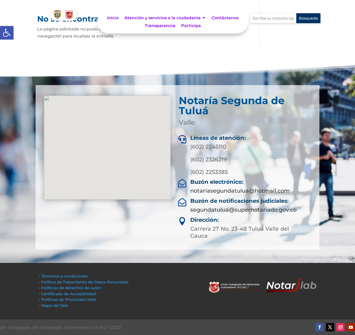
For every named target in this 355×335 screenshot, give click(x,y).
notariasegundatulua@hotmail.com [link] (240, 190)
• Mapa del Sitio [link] (54, 305)
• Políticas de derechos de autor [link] (70, 287)
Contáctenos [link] (225, 18)
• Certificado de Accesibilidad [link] (67, 293)
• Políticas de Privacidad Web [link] (67, 299)
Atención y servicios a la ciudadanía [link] (162, 18)
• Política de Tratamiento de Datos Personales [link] (84, 282)
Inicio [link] (113, 18)
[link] (7, 33)
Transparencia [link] (160, 26)
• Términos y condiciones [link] (63, 276)
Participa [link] (191, 26)
